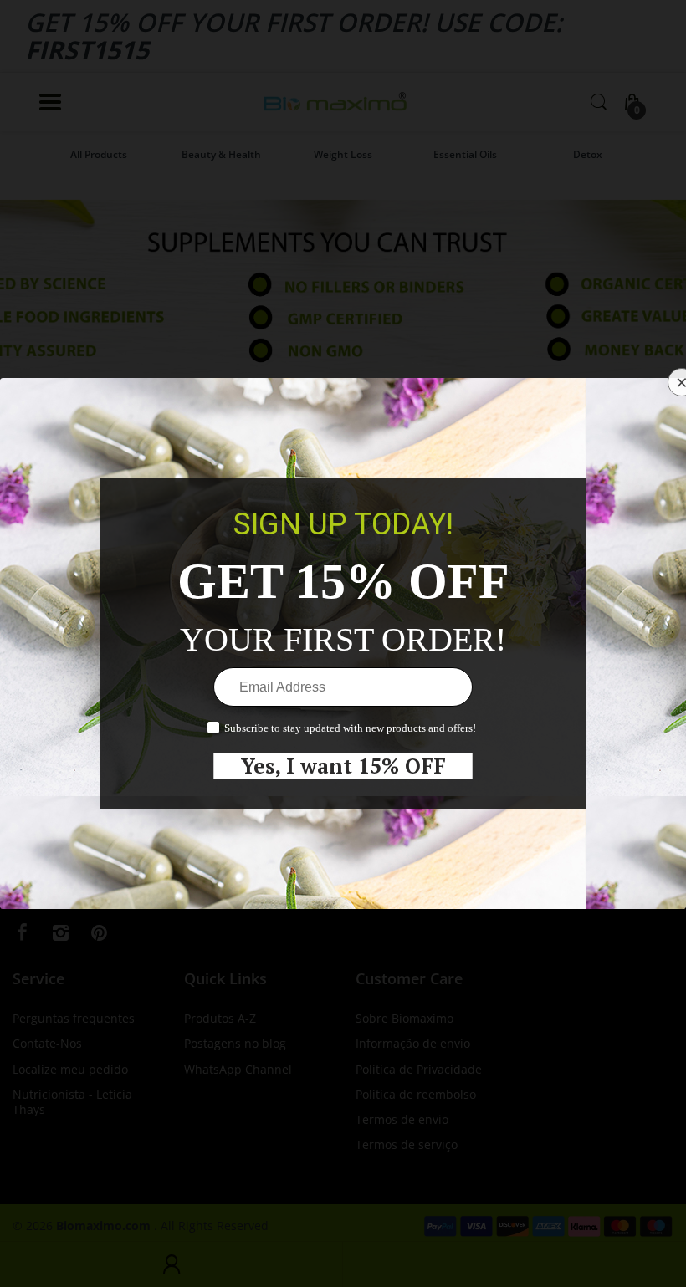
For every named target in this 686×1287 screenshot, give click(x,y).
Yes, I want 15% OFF (343, 766)
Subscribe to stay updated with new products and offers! (350, 728)
